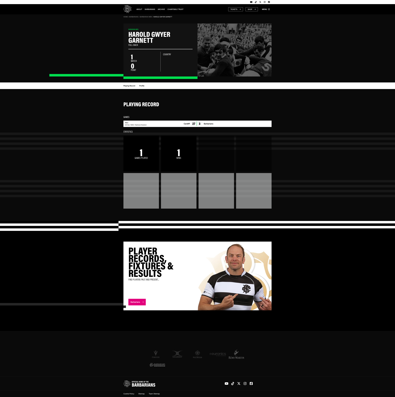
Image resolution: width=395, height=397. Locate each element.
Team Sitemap (154, 394)
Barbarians (150, 9)
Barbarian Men (146, 17)
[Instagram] (265, 2)
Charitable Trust (175, 9)
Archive (161, 9)
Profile (141, 86)
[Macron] (157, 354)
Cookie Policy (128, 394)
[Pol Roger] (197, 354)
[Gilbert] (177, 354)
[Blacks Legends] (157, 365)
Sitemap (141, 394)
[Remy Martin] (238, 354)
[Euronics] (218, 354)
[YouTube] (251, 2)
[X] (260, 2)
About (139, 9)
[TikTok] (256, 2)
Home (125, 17)
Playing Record (129, 86)
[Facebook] (269, 2)
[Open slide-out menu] (266, 9)
